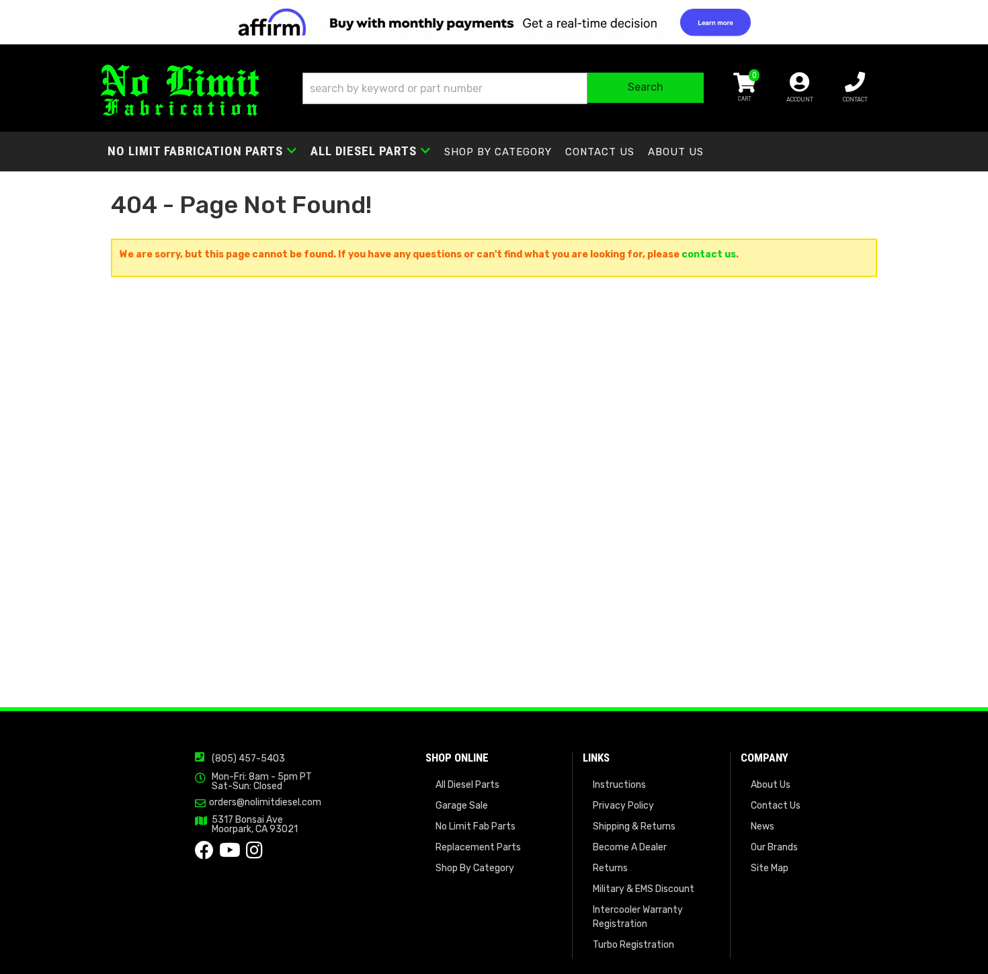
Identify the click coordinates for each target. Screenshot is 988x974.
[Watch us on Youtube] (230, 854)
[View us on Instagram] (254, 854)
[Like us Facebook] (204, 854)
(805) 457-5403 (248, 758)
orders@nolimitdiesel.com (265, 802)
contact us (709, 254)
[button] (503, 88)
